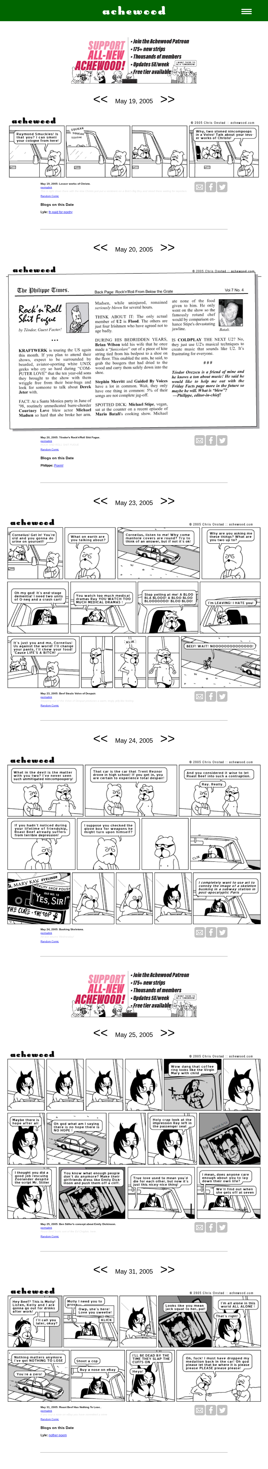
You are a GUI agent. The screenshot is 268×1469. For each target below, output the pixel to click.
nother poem (58, 1435)
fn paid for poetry (60, 212)
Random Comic (50, 196)
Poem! (58, 465)
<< (100, 99)
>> (167, 99)
